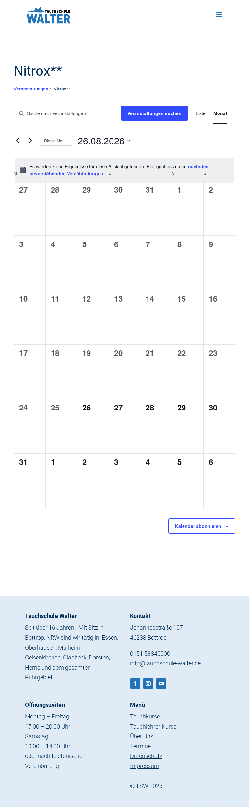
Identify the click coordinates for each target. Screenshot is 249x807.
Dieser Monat (56, 140)
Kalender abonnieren (198, 526)
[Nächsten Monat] (30, 141)
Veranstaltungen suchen (154, 113)
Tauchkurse (145, 716)
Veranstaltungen (31, 88)
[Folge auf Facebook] (135, 683)
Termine (140, 746)
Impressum (144, 766)
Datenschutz (146, 756)
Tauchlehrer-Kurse (153, 726)
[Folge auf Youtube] (161, 683)
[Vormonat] (17, 141)
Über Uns (141, 736)
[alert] (124, 170)
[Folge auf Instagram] (148, 683)
